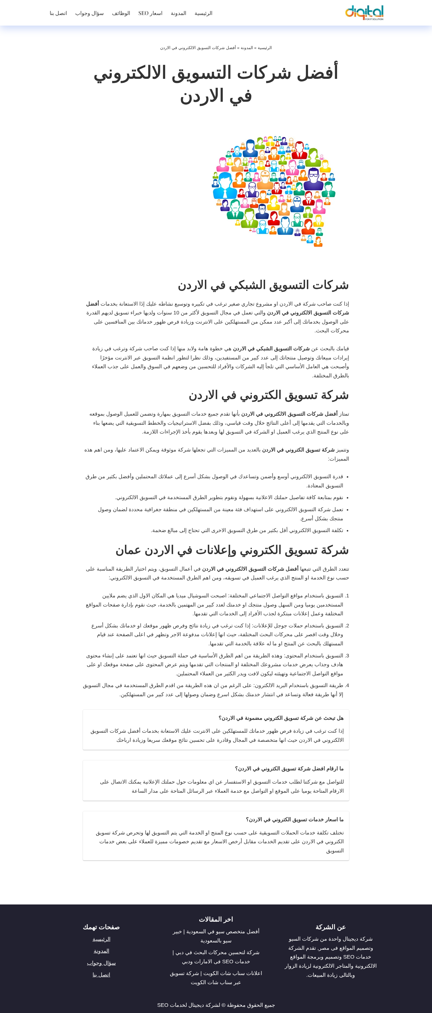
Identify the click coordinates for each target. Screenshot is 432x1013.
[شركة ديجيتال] (363, 12)
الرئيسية (203, 12)
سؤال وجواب (89, 12)
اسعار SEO (150, 12)
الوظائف (121, 12)
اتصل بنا (58, 12)
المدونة (178, 12)
